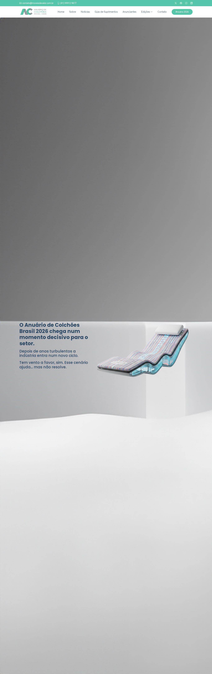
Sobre (72, 11)
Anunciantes (129, 11)
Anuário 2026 (182, 12)
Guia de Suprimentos (106, 11)
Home (61, 11)
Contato (162, 11)
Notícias (85, 11)
